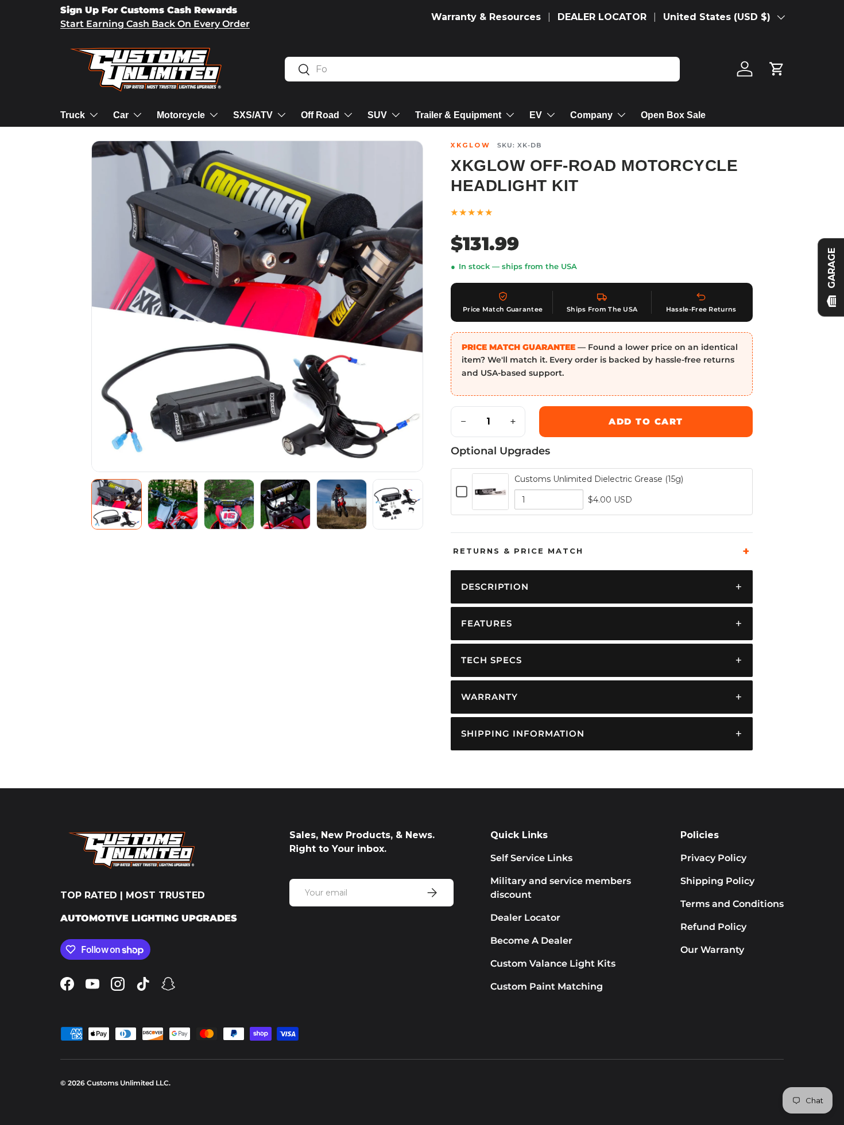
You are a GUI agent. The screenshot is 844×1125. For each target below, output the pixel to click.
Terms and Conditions (732, 903)
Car (121, 115)
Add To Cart (646, 421)
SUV (377, 115)
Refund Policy (713, 926)
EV (535, 115)
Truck (72, 115)
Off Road (320, 115)
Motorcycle (181, 115)
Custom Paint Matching (546, 986)
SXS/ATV (253, 115)
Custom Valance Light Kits (552, 963)
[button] (776, 68)
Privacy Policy (713, 857)
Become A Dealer (531, 940)
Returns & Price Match (518, 550)
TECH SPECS (491, 660)
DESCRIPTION (495, 586)
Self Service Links (531, 857)
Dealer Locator (525, 917)
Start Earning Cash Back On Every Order (155, 23)
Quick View (490, 503)
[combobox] (482, 69)
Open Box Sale (673, 115)
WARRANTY (489, 696)
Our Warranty (712, 949)
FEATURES (486, 623)
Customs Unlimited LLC (128, 1083)
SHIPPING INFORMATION (522, 733)
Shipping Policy (717, 880)
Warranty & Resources (486, 16)
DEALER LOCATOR (601, 16)
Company (591, 115)
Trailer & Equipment (458, 115)
